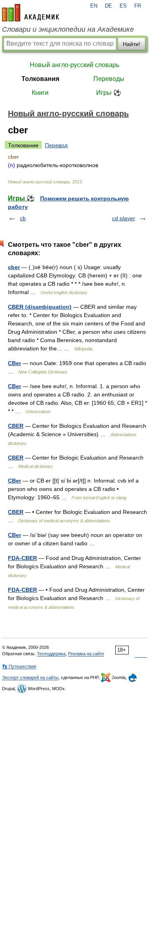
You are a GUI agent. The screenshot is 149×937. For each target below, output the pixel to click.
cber (14, 267)
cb (23, 218)
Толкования (40, 78)
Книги (40, 92)
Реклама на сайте (86, 653)
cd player (123, 218)
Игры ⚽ (108, 92)
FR (137, 6)
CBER (15, 426)
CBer (14, 363)
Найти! (131, 44)
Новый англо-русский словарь (74, 65)
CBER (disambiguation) (40, 307)
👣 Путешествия (19, 666)
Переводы (108, 78)
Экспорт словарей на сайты (30, 677)
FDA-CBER (22, 558)
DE (108, 6)
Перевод (56, 145)
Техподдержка (51, 653)
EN (93, 6)
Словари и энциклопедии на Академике (68, 29)
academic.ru (30, 12)
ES (123, 6)
